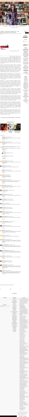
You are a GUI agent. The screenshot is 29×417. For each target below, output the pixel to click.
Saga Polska (26, 367)
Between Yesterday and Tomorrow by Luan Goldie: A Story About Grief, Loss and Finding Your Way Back (25, 85)
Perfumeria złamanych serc (23, 354)
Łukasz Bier (4, 225)
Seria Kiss (26, 371)
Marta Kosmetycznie (5, 250)
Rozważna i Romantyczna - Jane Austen (25, 60)
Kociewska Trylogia (25, 326)
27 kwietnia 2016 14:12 (9, 239)
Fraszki (14, 306)
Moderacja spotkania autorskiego (14, 311)
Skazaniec (21, 375)
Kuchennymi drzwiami (22, 334)
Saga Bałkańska (21, 367)
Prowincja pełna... (22, 362)
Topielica (25, 91)
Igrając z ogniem (21, 321)
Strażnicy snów (21, 379)
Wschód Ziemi (21, 400)
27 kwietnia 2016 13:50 (7, 235)
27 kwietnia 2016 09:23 (9, 211)
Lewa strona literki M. (26, 58)
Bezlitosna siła (25, 301)
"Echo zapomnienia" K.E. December (25, 72)
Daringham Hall (21, 313)
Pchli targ (14, 314)
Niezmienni (21, 350)
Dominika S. (3, 211)
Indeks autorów (18, 26)
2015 (11, 33)
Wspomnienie (14, 327)
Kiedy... (20, 326)
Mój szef (27, 346)
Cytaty (14, 304)
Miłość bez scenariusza (22, 346)
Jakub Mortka (26, 322)
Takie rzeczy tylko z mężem (22, 383)
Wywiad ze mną (14, 328)
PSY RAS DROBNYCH (26, 79)
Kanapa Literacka (14, 308)
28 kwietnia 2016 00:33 (8, 270)
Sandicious (3, 179)
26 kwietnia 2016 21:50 (9, 185)
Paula (3, 203)
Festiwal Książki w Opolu (14, 305)
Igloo (13, 33)
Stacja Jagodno (25, 375)
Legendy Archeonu (22, 338)
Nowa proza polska (25, 350)
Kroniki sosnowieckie (22, 330)
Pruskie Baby (26, 362)
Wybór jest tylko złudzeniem (23, 403)
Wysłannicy (26, 404)
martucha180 (4, 194)
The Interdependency (22, 387)
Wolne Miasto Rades (22, 399)
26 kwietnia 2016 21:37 (9, 179)
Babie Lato (21, 301)
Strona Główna (5, 26)
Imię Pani (25, 321)
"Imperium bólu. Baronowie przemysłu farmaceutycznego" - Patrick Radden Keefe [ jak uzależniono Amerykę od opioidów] (26, 53)
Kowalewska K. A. (16, 33)
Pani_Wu (3, 270)
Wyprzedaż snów (21, 404)
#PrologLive (14, 298)
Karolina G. (3, 239)
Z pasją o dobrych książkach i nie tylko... (26, 49)
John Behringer (21, 325)
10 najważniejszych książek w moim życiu (14, 299)
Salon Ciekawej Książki (14, 321)
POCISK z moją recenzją (14, 313)
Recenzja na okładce (14, 319)
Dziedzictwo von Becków (22, 317)
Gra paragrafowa (14, 307)
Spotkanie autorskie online (14, 323)
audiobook (14, 330)
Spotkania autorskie (14, 27)
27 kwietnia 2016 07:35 (7, 203)
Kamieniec (25, 325)
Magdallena (4, 185)
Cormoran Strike (21, 305)
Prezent (14, 315)
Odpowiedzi (4, 151)
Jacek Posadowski (22, 322)
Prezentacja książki (14, 316)
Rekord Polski (14, 320)
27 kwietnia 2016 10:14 (10, 216)
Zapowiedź (14, 329)
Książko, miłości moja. (5, 221)
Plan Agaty (26, 358)
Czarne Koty (25, 309)
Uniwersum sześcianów (22, 391)
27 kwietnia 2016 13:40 (8, 230)
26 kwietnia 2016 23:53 (9, 194)
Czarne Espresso (4, 216)
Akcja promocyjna (14, 300)
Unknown (3, 230)
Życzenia (14, 331)
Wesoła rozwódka (22, 395)
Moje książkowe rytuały (14, 312)
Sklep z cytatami (14, 322)
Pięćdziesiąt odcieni (22, 358)
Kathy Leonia (4, 207)
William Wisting (21, 396)
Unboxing (14, 324)
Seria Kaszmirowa (21, 371)
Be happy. (26, 65)
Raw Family (25, 363)
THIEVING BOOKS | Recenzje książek (25, 70)
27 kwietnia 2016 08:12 (9, 207)
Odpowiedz (3, 144)
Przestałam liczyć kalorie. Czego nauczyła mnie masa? (26, 67)
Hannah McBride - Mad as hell (26, 63)
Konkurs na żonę (21, 329)
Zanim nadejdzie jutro (22, 408)
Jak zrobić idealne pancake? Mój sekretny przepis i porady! (26, 96)
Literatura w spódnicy (22, 342)
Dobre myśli (26, 313)
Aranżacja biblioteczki (14, 301)
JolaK (3, 235)
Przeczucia (21, 363)
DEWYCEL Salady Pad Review (26, 100)
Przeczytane (24, 26)
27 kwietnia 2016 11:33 (12, 221)
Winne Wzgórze (26, 396)
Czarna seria (21, 309)
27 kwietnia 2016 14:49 (11, 250)
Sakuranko (25, 99)
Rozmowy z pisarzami (12, 26)
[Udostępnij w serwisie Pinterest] (3, 120)
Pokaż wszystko (27, 74)
